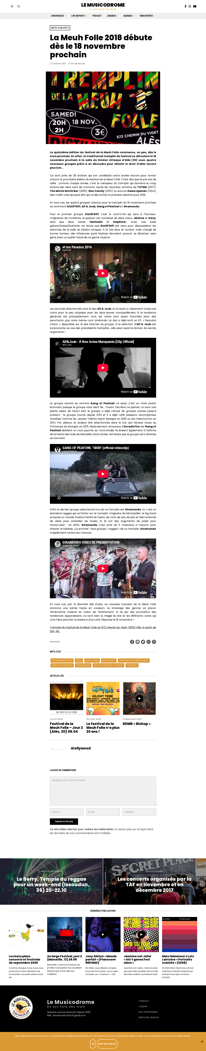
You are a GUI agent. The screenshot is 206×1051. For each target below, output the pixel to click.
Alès (78, 660)
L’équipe (143, 1006)
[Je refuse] (202, 1041)
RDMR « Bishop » (137, 723)
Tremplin (132, 665)
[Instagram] (190, 6)
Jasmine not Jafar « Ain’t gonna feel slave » (137, 959)
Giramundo (83, 665)
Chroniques (57, 15)
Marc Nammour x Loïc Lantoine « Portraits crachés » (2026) (178, 959)
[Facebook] (185, 6)
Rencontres (146, 15)
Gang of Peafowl (62, 665)
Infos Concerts (60, 28)
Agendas (127, 15)
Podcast (97, 15)
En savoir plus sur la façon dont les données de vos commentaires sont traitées (102, 831)
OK (93, 1044)
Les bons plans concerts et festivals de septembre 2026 (24, 959)
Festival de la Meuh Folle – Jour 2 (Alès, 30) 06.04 (66, 727)
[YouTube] (194, 6)
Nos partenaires (148, 1012)
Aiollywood (81, 748)
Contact (144, 1001)
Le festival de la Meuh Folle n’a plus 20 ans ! (103, 727)
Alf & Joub (92, 660)
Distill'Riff (109, 660)
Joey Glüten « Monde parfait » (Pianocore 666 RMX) (101, 959)
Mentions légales (149, 1017)
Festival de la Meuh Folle (133, 660)
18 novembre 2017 (62, 660)
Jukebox (111, 15)
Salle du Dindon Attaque (108, 665)
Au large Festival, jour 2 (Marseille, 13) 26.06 (64, 957)
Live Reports (78, 15)
